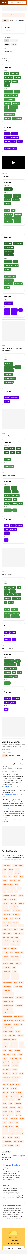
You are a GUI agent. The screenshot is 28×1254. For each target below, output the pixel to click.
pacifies (5, 1047)
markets (5, 963)
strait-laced (18, 284)
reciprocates (6, 1073)
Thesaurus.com (6, 2)
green (6, 452)
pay (14, 598)
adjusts (11, 869)
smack (5, 1111)
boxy (13, 210)
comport (5, 899)
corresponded (17, 910)
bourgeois (8, 262)
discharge (8, 595)
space (18, 452)
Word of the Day (13, 1237)
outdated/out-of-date (9, 1039)
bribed (13, 888)
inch (18, 944)
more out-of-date (8, 994)
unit (15, 1141)
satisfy (5, 1099)
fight (6, 529)
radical (7, 401)
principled (6, 1054)
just (6, 107)
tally (20, 503)
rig (6, 602)
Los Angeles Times (9, 808)
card (16, 892)
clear (6, 591)
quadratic (16, 199)
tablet (11, 1126)
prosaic (20, 1054)
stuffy (7, 287)
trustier (10, 1137)
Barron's (7, 786)
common (7, 459)
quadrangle (6, 1062)
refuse (7, 533)
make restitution (15, 956)
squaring (20, 759)
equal (6, 73)
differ (12, 525)
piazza (22, 1047)
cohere (21, 895)
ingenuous (6, 948)
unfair (14, 141)
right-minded (14, 1096)
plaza (12, 452)
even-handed (13, 929)
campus (9, 892)
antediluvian (8, 363)
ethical (15, 95)
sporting (7, 81)
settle (11, 602)
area (6, 448)
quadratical (8, 218)
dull (4, 922)
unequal (7, 141)
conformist (8, 243)
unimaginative (7, 1141)
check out (8, 510)
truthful (17, 1137)
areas (4, 876)
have (18, 595)
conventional (9, 247)
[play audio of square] (4, 31)
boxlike (7, 210)
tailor (19, 672)
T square (19, 1130)
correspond (6, 914)
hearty (13, 944)
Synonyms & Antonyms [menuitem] (6, 20)
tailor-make (8, 676)
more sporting (18, 986)
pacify (21, 1043)
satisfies (11, 1099)
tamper (5, 1130)
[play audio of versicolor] (8, 1243)
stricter (21, 1118)
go (14, 941)
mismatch (13, 529)
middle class (6, 967)
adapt (21, 865)
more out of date (8, 997)
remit (12, 1092)
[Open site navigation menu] (3, 2)
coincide (7, 492)
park (11, 1047)
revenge (5, 1096)
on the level (11, 1035)
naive (4, 1035)
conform (15, 492)
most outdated (7, 1016)
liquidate (7, 598)
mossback (19, 1005)
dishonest (14, 134)
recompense (6, 1069)
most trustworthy (8, 1028)
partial (7, 137)
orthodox (20, 1035)
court (11, 918)
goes (18, 941)
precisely (17, 1050)
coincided (6, 895)
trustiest (12, 1130)
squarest (5, 759)
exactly (21, 933)
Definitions (21, 20)
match (7, 503)
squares (11, 755)
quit (18, 598)
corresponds (16, 914)
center (12, 448)
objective (17, 77)
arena (15, 876)
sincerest (12, 1107)
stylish (14, 314)
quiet (11, 1058)
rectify (21, 1073)
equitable (8, 95)
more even (6, 975)
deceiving (8, 148)
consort (5, 907)
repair (12, 1084)
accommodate (9, 661)
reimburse (14, 1081)
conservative (18, 243)
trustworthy (6, 1134)
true (15, 676)
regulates (5, 1088)
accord (7, 488)
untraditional (9, 303)
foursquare (17, 196)
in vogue (14, 310)
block (17, 884)
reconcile (14, 503)
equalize (13, 926)
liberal (7, 397)
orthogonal (18, 214)
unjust (20, 141)
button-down (9, 280)
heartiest (5, 944)
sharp (4, 1103)
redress (15, 1069)
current (7, 310)
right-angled (8, 222)
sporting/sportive (8, 1115)
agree (17, 869)
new (20, 310)
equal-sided (8, 214)
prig (16, 265)
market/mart (6, 960)
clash (6, 525)
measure (18, 963)
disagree (19, 525)
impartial (7, 103)
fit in (14, 510)
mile (14, 967)
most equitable (7, 1009)
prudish (5, 1058)
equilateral (8, 196)
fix (14, 595)
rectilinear (17, 218)
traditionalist (9, 255)
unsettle (12, 632)
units (4, 1145)
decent (17, 92)
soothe (11, 1111)
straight (14, 81)
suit (14, 672)
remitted (5, 1092)
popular (7, 314)
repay (18, 1084)
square (5, 755)
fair (17, 73)
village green (9, 466)
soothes (18, 1111)
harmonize (8, 499)
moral (14, 971)
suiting (5, 1126)
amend (10, 873)
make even (15, 613)
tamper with (15, 617)
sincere (5, 1107)
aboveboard (8, 92)
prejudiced (14, 137)
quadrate (7, 199)
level (6, 668)
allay (4, 873)
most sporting (19, 1020)
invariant (5, 952)
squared (7, 203)
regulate (5, 1084)
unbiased (7, 118)
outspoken (14, 1043)
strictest (11, 1122)
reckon (15, 1073)
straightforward (9, 114)
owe (6, 540)
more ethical (6, 971)
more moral (15, 979)
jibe (15, 499)
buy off (7, 609)
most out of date (8, 1020)
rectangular (8, 189)
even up (7, 683)
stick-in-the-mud (10, 378)
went (17, 1145)
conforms (13, 899)
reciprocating (16, 1077)
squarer (18, 755)
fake (14, 148)
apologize (17, 873)
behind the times (10, 276)
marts (12, 963)
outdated (5, 1043)
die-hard (17, 367)
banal (18, 880)
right (22, 1096)
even (12, 73)
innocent (14, 948)
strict (4, 1122)
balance (14, 488)
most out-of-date (8, 1013)
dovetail (7, 495)
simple (10, 1103)
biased (7, 134)
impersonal (16, 103)
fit (13, 495)
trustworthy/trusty (18, 1134)
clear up (7, 613)
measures (16, 960)
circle (18, 448)
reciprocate (6, 1077)
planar (4, 1050)
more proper (19, 997)
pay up (7, 617)
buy (19, 587)
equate (21, 926)
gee (17, 495)
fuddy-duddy (9, 265)
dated (15, 262)
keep (6, 632)
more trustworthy (8, 1001)
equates (15, 922)
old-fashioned (9, 251)
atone (21, 876)
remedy (18, 1092)
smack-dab (18, 1103)
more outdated (7, 982)
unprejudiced (17, 118)
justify (17, 952)
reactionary (8, 374)
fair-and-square (9, 99)
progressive (14, 397)
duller (9, 922)
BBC (6, 771)
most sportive (18, 1024)
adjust (18, 661)
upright (7, 85)
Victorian (11, 1145)
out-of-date (8, 284)
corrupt (12, 591)
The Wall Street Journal (10, 794)
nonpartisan (8, 77)
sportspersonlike (10, 111)
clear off (14, 609)
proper (13, 1054)
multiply (18, 1031)
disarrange (16, 698)
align (6, 664)
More (11, 20)
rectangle (15, 1065)
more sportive (7, 986)
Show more (9, 51)
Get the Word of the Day (13, 1248)
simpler (20, 1107)
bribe (13, 587)
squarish (17, 222)
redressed (6, 1081)
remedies (14, 1088)
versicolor (13, 1240)
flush (16, 937)
